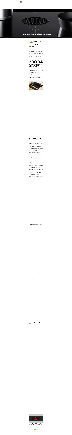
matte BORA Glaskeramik (35, 42)
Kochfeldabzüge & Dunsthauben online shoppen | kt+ (36, 433)
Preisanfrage (30, 158)
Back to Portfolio (36, 429)
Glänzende (32, 41)
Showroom (30, 173)
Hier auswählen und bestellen (38, 411)
